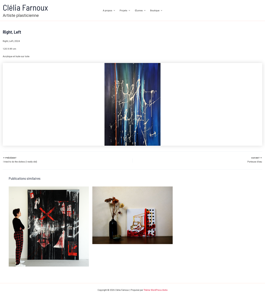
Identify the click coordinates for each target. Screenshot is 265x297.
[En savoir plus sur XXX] (49, 226)
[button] (113, 10)
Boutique (154, 10)
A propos (107, 10)
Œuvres (139, 10)
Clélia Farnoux (25, 7)
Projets (123, 10)
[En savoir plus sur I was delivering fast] (132, 215)
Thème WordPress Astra (155, 290)
